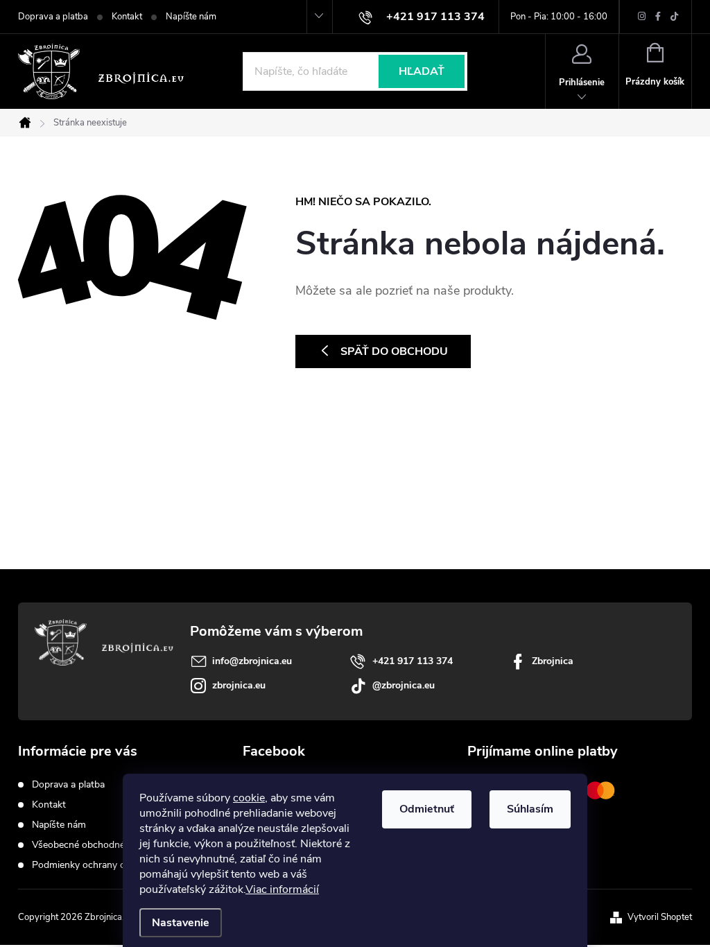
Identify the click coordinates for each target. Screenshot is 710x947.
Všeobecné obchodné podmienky (103, 844)
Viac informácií (282, 889)
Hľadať (421, 71)
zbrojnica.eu (239, 685)
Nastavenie (180, 922)
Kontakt (127, 16)
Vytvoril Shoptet (659, 917)
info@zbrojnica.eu (252, 661)
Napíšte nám (191, 16)
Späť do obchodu (394, 351)
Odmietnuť (426, 809)
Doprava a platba (53, 16)
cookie (249, 798)
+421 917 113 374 (412, 661)
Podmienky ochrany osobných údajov (112, 864)
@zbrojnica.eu (403, 685)
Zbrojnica (552, 661)
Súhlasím (530, 809)
